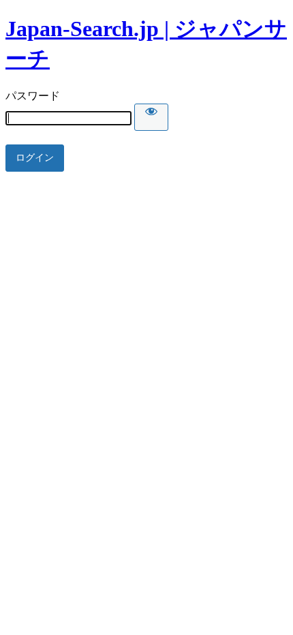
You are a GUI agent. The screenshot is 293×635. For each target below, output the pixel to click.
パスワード (32, 96)
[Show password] (151, 117)
